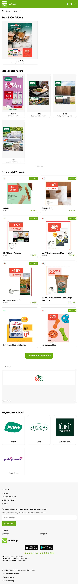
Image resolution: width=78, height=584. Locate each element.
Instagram (43, 534)
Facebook (5, 534)
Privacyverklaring (8, 577)
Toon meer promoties (39, 355)
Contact (4, 504)
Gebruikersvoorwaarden (10, 574)
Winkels (9, 11)
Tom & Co (17, 11)
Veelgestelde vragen (9, 497)
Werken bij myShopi (9, 500)
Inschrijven (9, 523)
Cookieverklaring (8, 581)
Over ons (5, 493)
